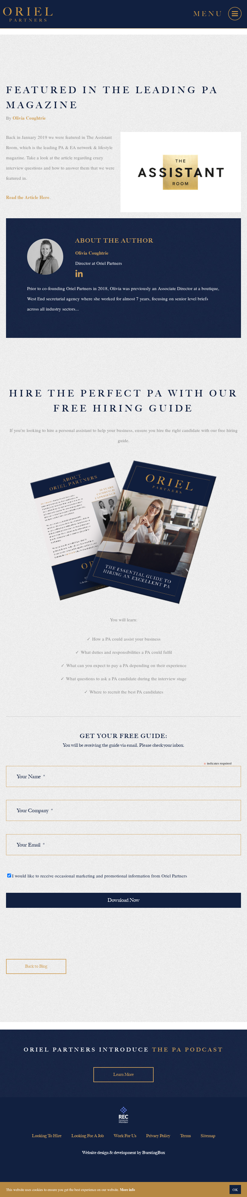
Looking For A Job (87, 1135)
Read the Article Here (27, 197)
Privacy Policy (158, 1135)
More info (127, 1189)
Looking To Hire (46, 1135)
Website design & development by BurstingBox (123, 1152)
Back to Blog (36, 966)
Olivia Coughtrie (29, 118)
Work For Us (125, 1135)
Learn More (123, 1074)
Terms (185, 1135)
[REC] (123, 1115)
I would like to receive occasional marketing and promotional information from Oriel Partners (99, 876)
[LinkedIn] (79, 273)
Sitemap (208, 1135)
